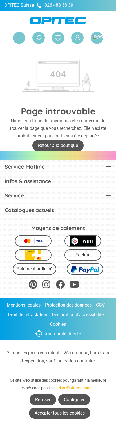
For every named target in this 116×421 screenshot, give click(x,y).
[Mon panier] (97, 38)
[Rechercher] (38, 38)
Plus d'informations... (76, 388)
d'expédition (32, 361)
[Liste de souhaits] (58, 38)
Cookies (58, 324)
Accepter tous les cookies (60, 413)
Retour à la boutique (58, 145)
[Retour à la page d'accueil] (58, 20)
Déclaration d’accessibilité (78, 314)
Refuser (42, 399)
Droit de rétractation (27, 314)
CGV (100, 305)
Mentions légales (24, 305)
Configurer (74, 399)
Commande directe (62, 333)
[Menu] (19, 38)
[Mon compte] (77, 38)
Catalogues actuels (29, 210)
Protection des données (68, 305)
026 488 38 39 (58, 5)
